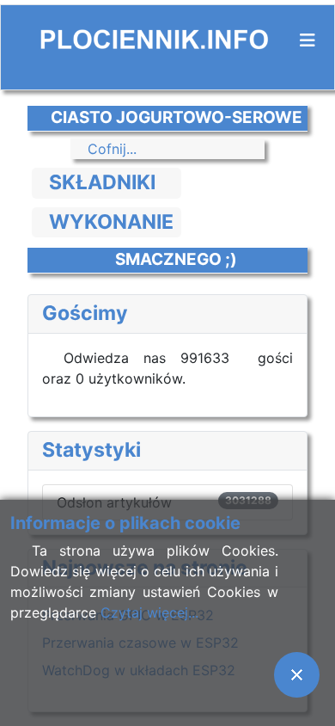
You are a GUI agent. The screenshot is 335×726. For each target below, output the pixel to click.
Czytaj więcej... (149, 612)
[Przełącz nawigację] (307, 40)
